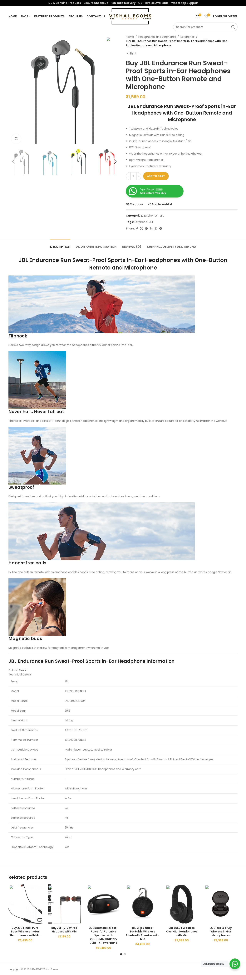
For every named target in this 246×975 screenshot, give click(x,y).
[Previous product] (128, 53)
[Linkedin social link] (151, 228)
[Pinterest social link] (146, 228)
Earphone (141, 222)
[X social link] (141, 228)
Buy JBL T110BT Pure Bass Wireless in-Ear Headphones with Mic (25, 931)
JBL (162, 216)
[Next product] (135, 53)
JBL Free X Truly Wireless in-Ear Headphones (221, 931)
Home (130, 37)
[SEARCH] (233, 27)
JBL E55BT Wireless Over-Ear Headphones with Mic (181, 931)
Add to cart (156, 176)
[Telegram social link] (160, 228)
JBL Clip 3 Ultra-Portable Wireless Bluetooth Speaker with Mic (142, 933)
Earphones (187, 37)
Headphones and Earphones (157, 37)
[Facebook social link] (137, 228)
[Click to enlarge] (16, 139)
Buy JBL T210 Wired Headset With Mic (64, 930)
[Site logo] (130, 16)
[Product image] (25, 904)
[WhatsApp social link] (156, 228)
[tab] (60, 245)
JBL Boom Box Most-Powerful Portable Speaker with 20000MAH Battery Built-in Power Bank (103, 935)
